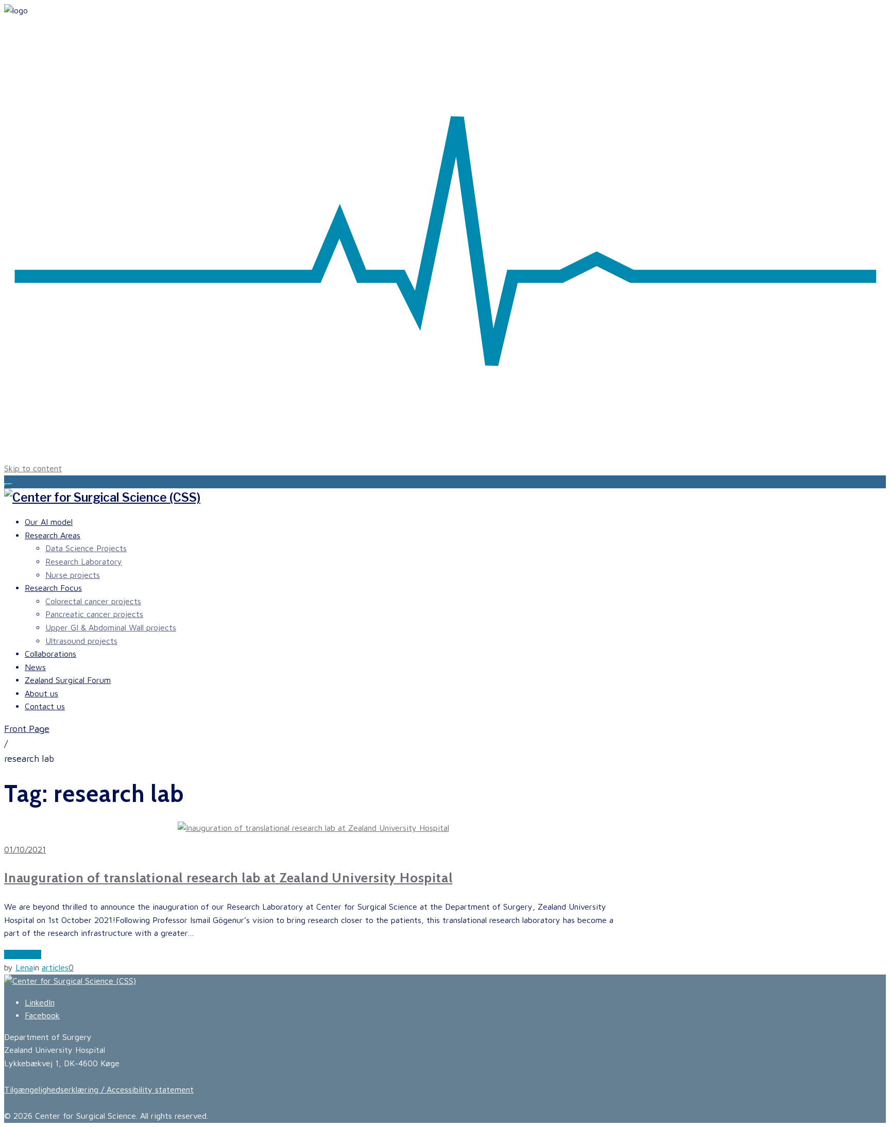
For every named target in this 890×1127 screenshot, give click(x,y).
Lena (24, 967)
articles (55, 967)
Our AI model (49, 521)
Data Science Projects (86, 548)
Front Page (26, 728)
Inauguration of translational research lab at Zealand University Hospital (228, 877)
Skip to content (33, 468)
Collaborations (50, 653)
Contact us (45, 706)
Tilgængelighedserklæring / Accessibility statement (99, 1089)
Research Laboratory (83, 561)
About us (41, 693)
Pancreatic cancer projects (94, 614)
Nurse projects (72, 574)
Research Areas (52, 535)
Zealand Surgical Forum (68, 680)
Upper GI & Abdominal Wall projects (110, 627)
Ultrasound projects (81, 640)
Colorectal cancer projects (93, 601)
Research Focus (53, 587)
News (35, 667)
